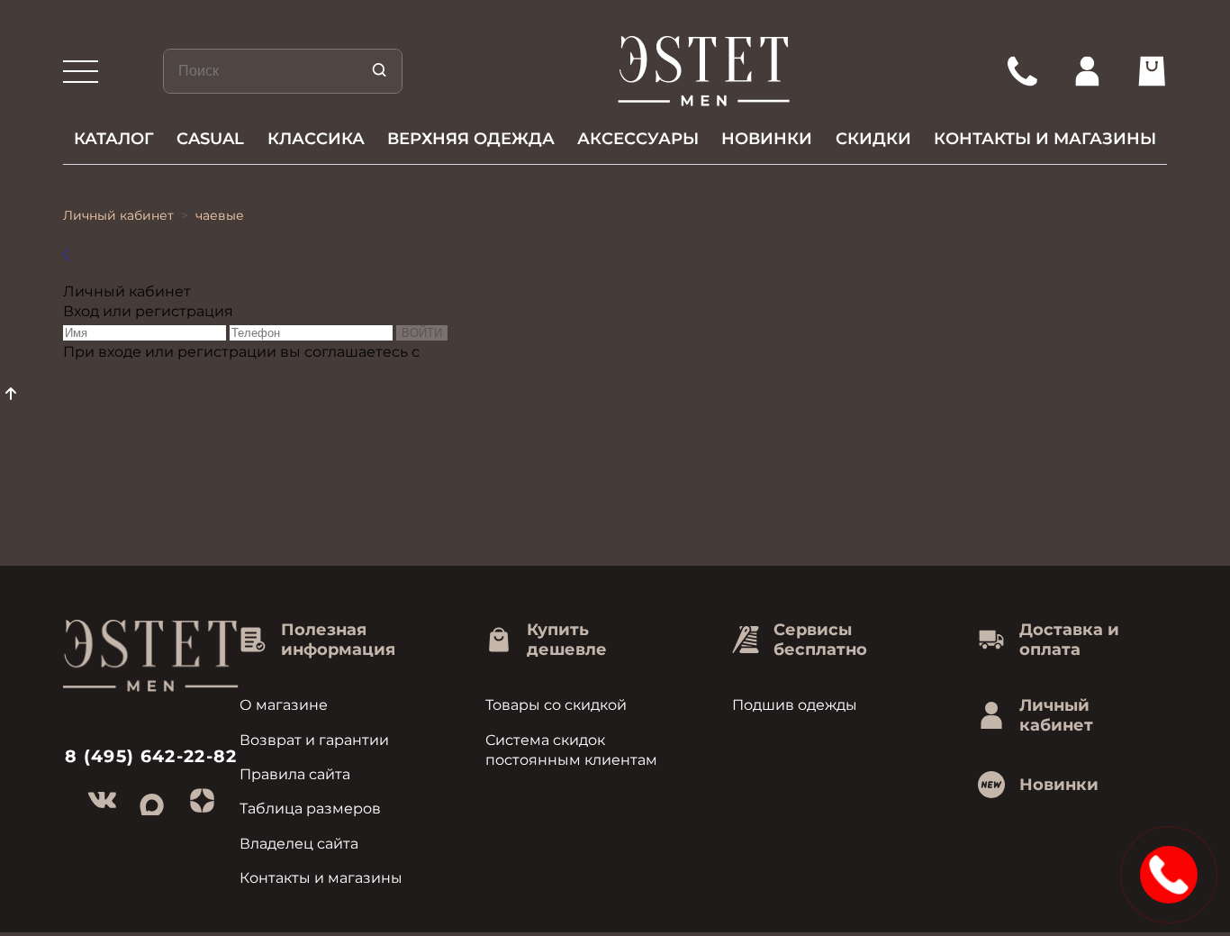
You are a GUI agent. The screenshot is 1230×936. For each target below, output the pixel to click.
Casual (210, 139)
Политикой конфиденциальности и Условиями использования (300, 371)
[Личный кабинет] (1087, 71)
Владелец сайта (299, 843)
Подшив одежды (794, 704)
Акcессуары (638, 139)
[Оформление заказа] (1151, 71)
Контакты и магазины (1045, 139)
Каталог (114, 139)
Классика (316, 139)
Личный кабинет (118, 215)
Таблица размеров (310, 808)
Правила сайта (295, 774)
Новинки (766, 139)
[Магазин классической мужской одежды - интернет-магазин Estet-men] (704, 71)
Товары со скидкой (556, 704)
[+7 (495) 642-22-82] (1022, 71)
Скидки (873, 139)
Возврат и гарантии (314, 740)
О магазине (284, 704)
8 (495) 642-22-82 (151, 756)
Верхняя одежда (471, 139)
